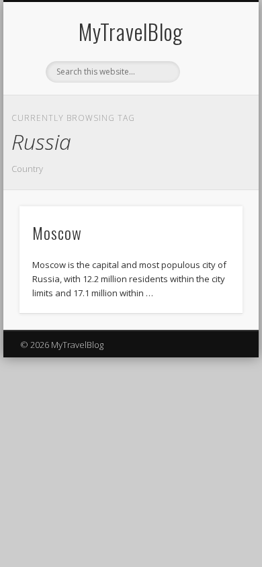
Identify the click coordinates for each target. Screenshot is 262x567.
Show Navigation (209, 120)
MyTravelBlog (131, 31)
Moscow (57, 232)
